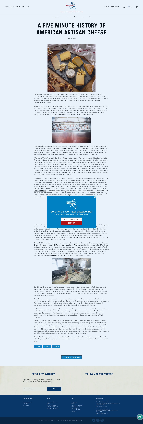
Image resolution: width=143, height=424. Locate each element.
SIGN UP (71, 223)
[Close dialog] (95, 197)
